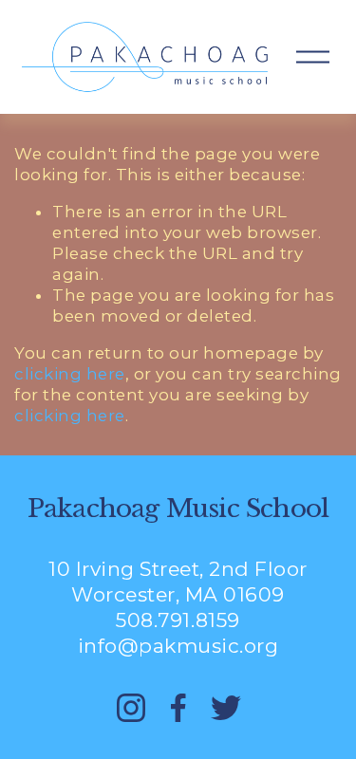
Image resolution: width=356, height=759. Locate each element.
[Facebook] (178, 708)
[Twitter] (226, 708)
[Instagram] (131, 708)
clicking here (69, 373)
